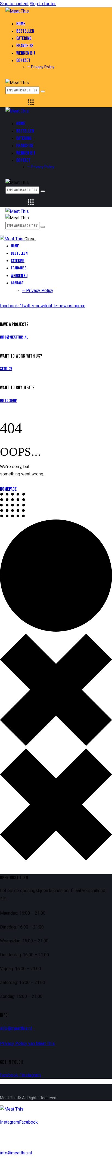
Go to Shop (8, 400)
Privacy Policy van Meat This (27, 1043)
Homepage (8, 489)
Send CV (6, 368)
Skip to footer (43, 3)
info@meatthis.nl (14, 337)
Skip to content (14, 3)
